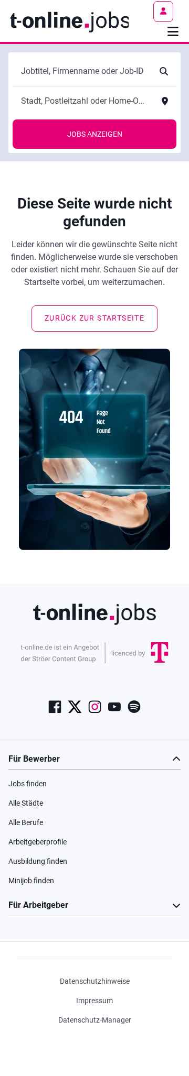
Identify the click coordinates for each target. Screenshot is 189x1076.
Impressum (94, 1000)
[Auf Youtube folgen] (114, 706)
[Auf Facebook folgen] (54, 706)
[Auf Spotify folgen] (134, 706)
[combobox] (84, 71)
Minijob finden (31, 880)
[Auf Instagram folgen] (94, 706)
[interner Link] (69, 20)
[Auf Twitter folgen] (75, 706)
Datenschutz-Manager (94, 1020)
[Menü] (172, 31)
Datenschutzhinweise (95, 981)
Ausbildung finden (37, 861)
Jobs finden (27, 783)
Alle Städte (25, 803)
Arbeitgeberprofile (37, 842)
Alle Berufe (25, 822)
